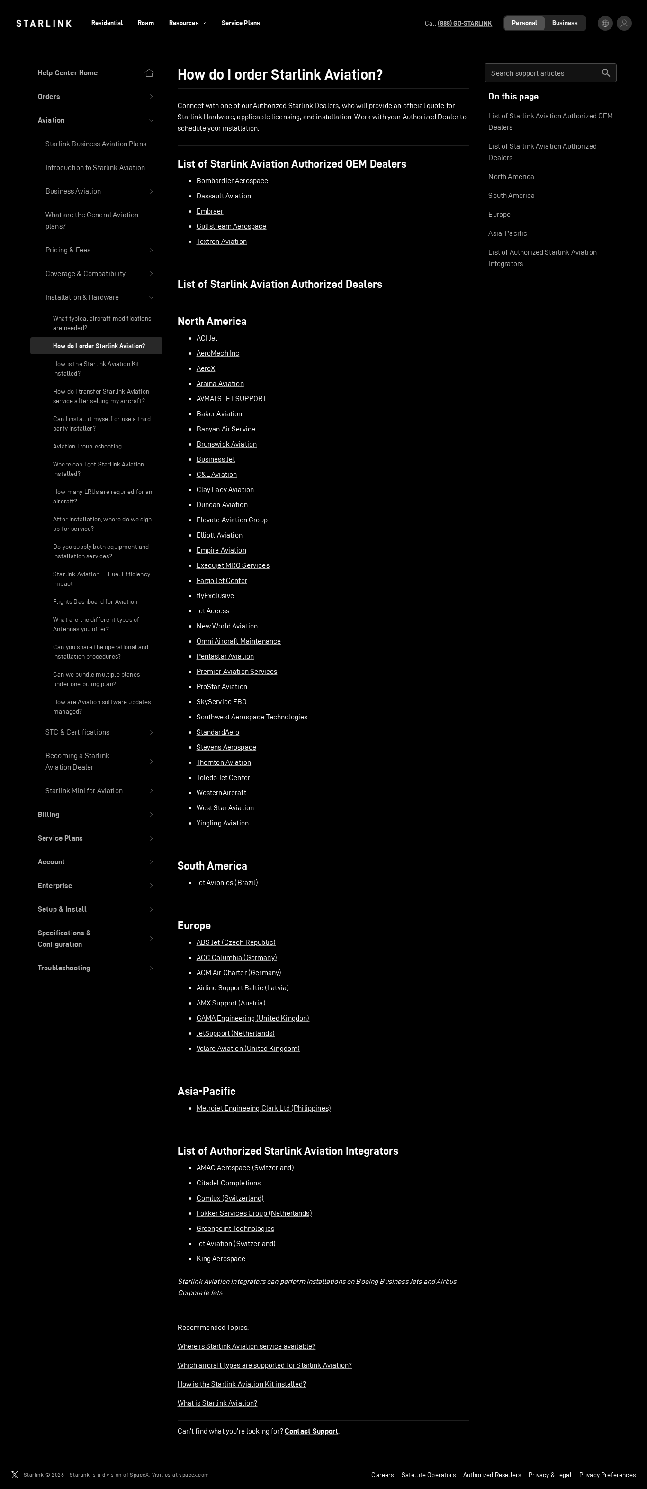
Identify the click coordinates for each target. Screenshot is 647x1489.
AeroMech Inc (218, 353)
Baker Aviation (220, 414)
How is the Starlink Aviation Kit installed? (242, 1384)
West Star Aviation (225, 808)
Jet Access (213, 611)
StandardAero (218, 732)
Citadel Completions (229, 1183)
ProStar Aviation (222, 686)
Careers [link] (382, 1475)
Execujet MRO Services (233, 565)
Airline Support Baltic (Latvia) (243, 988)
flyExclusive (215, 596)
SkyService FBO (222, 702)
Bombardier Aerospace (233, 181)
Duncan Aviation (222, 505)
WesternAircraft (221, 793)
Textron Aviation (222, 241)
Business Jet (216, 459)
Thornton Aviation (224, 762)
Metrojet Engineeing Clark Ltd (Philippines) (264, 1108)
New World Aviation (227, 626)
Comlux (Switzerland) (230, 1198)
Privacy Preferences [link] (607, 1475)
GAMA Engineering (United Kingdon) (253, 1018)
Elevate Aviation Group (232, 520)
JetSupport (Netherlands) (236, 1033)
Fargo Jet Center (222, 580)
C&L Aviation (217, 474)
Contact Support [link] (311, 1431)
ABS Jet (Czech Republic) (236, 942)
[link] (43, 23)
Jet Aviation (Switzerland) (236, 1243)
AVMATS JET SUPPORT (232, 399)
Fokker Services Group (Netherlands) (254, 1213)
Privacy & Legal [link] (550, 1475)
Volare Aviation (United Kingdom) (248, 1048)
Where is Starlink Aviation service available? (247, 1346)
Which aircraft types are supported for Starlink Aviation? (265, 1365)
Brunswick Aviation (227, 444)
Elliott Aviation (220, 535)
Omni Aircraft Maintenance (239, 641)
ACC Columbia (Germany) (237, 957)
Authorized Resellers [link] (492, 1475)
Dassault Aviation (224, 196)
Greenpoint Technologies (235, 1228)
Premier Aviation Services (237, 671)
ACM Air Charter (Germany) (239, 973)
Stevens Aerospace (227, 747)
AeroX (206, 368)
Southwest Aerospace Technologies (252, 717)
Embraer (210, 211)
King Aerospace (221, 1259)
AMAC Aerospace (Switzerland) (245, 1168)
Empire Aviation (221, 550)
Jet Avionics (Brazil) (227, 883)
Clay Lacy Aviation (225, 489)
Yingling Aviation (223, 823)
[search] (606, 72)
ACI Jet (207, 338)
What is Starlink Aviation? (218, 1403)
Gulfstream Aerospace (232, 226)
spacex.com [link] (194, 1474)
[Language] (605, 23)
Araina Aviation (220, 383)
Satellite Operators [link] (429, 1475)
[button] (96, 96)
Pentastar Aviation (225, 656)
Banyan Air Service (226, 429)
